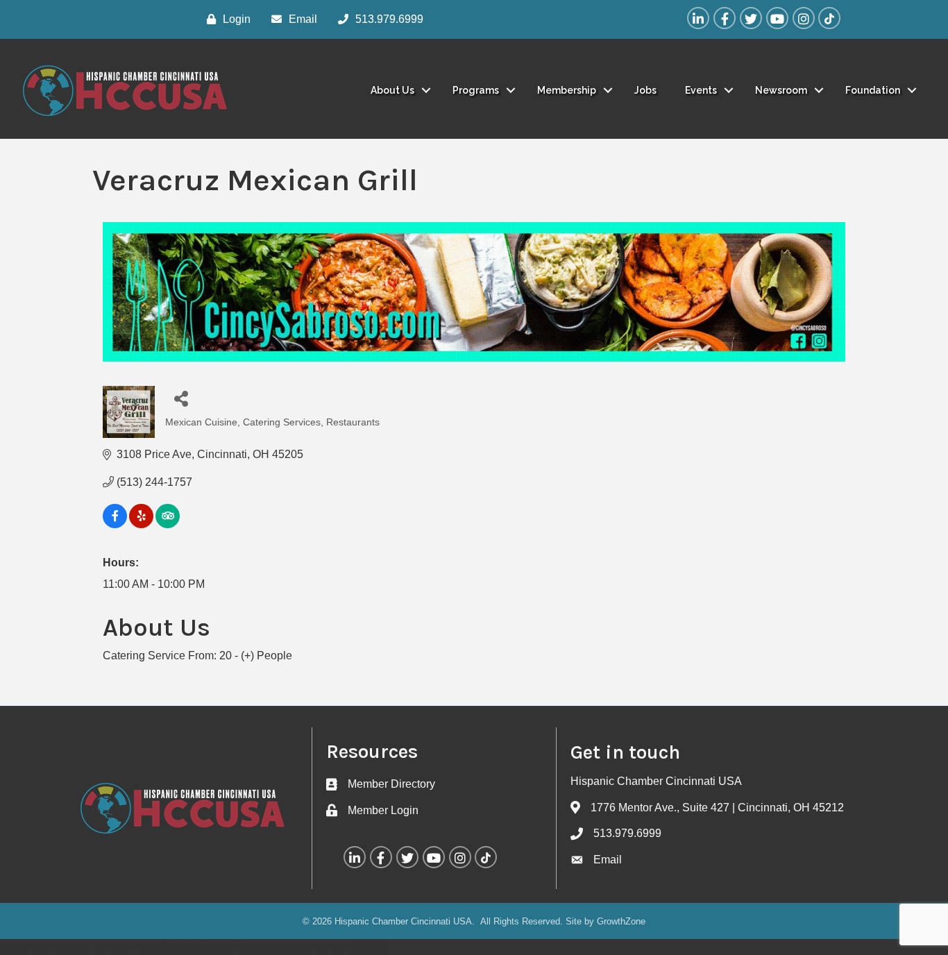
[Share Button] (180, 398)
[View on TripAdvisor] (167, 524)
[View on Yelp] (141, 524)
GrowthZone (621, 921)
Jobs (645, 90)
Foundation (872, 90)
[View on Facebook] (115, 524)
